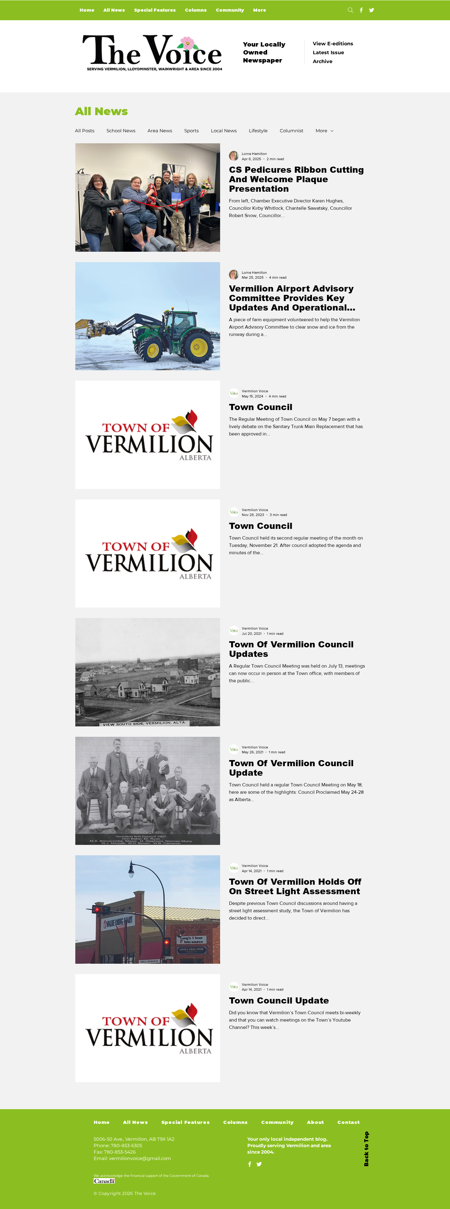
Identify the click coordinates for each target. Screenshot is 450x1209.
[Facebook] (361, 10)
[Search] (350, 10)
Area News (160, 131)
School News (121, 131)
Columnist (291, 131)
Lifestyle (258, 131)
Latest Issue (328, 52)
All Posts (84, 131)
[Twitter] (371, 10)
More (321, 131)
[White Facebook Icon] (249, 1164)
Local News (224, 131)
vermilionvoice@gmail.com (140, 1158)
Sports (191, 131)
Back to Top (366, 1149)
